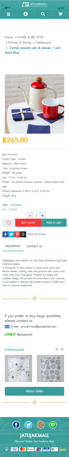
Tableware (43, 42)
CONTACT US (34, 246)
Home (9, 37)
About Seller (34, 391)
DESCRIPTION (12, 246)
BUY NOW (28, 222)
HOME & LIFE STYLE (30, 37)
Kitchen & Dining (19, 42)
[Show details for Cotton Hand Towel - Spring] (18, 368)
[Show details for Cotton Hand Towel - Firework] (50, 368)
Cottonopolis (16, 205)
